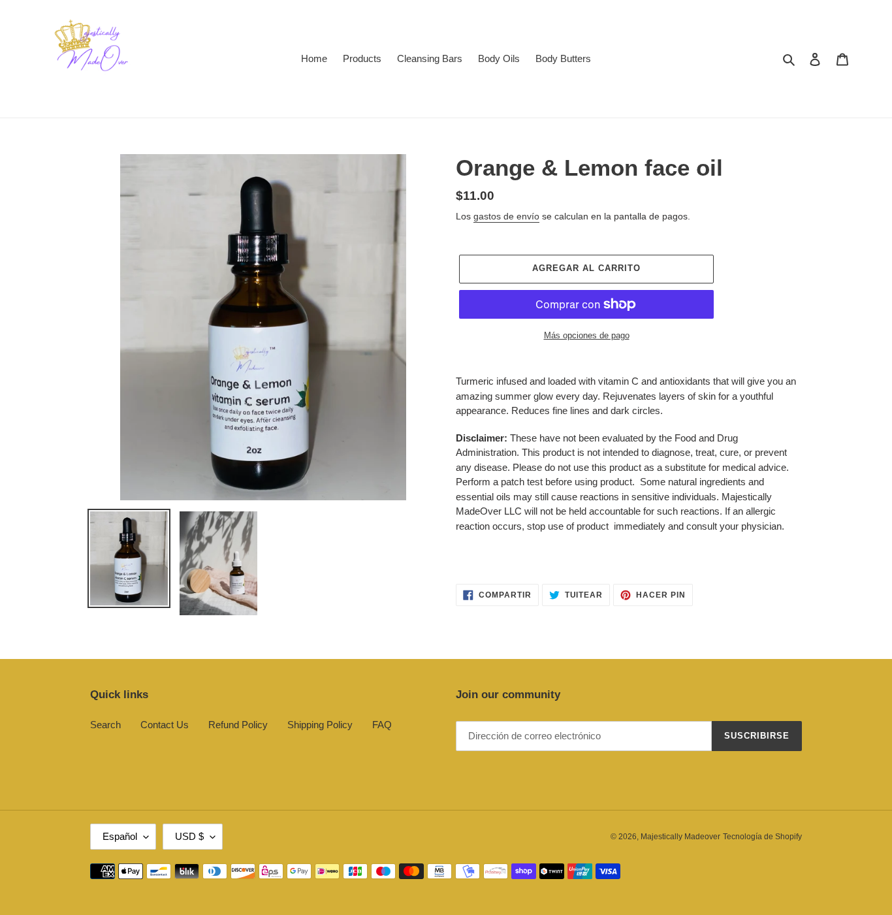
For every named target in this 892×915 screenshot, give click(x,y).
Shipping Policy (320, 724)
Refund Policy (238, 724)
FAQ (382, 724)
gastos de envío (506, 216)
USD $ (189, 836)
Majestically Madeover (680, 836)
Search (105, 724)
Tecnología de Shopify (762, 836)
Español (120, 836)
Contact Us (164, 724)
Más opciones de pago (586, 335)
